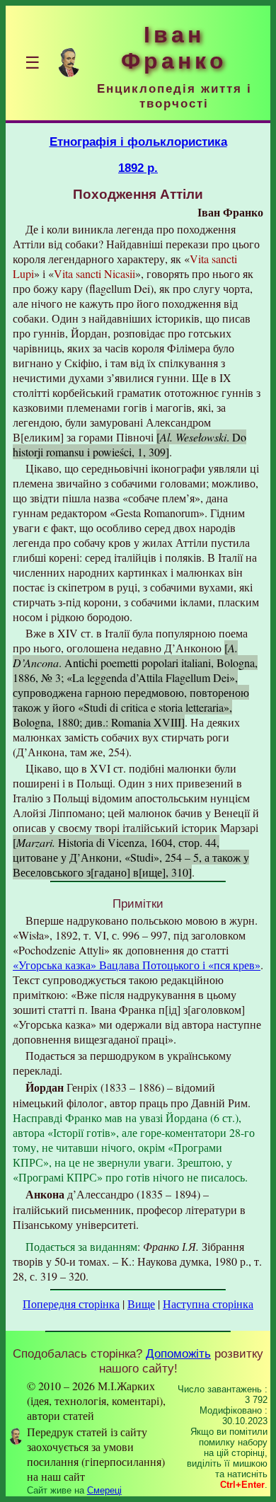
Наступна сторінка (208, 1303)
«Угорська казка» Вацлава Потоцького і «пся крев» (136, 964)
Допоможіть (178, 1353)
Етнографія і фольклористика (138, 141)
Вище (141, 1303)
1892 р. (138, 168)
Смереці (104, 1490)
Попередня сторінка (71, 1303)
